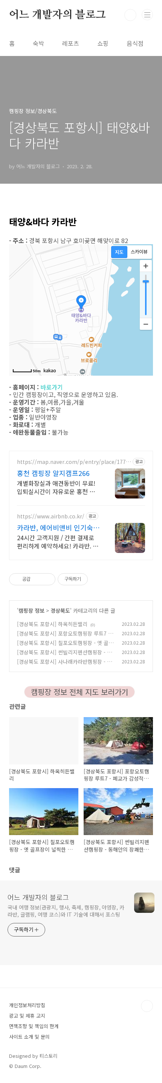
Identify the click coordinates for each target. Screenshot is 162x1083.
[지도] (119, 252)
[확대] (146, 266)
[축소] (146, 324)
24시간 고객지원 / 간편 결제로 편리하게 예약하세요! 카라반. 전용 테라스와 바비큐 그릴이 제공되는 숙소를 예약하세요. (57, 541)
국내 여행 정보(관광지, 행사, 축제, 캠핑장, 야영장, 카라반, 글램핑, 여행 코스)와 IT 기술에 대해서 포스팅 (66, 910)
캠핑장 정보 (31, 610)
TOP (147, 1006)
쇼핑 (103, 43)
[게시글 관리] (47, 579)
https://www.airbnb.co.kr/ (50, 516)
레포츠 (70, 43)
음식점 (135, 43)
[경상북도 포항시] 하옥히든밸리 (52, 624)
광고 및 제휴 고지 (27, 1015)
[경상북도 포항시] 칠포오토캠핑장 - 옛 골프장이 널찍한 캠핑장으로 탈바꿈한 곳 (65, 646)
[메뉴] (147, 14)
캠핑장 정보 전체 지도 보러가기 (79, 691)
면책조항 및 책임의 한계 (34, 1026)
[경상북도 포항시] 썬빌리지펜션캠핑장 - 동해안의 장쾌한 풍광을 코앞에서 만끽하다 (64, 656)
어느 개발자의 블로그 (57, 15)
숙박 (38, 43)
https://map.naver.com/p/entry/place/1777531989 (73, 462)
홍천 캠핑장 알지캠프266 (53, 472)
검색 (130, 15)
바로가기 (51, 386)
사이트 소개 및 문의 (29, 1036)
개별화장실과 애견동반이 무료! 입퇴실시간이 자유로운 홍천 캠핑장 (56, 487)
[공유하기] (37, 579)
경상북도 (60, 610)
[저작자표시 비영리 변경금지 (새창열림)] (98, 579)
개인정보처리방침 (27, 1005)
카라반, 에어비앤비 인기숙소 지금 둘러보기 (58, 527)
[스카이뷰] (139, 252)
